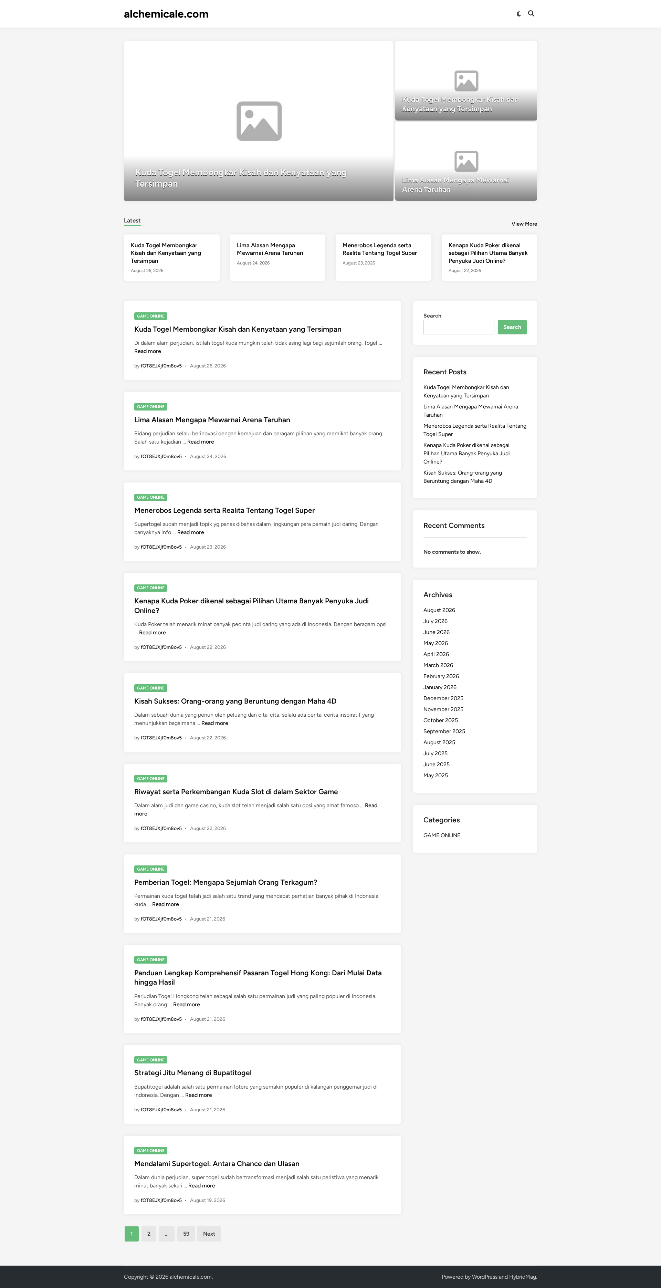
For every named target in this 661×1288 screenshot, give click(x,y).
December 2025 (443, 698)
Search (432, 315)
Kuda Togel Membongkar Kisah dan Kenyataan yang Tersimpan (166, 253)
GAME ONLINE (151, 316)
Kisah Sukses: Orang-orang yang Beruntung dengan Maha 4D (235, 701)
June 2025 (436, 764)
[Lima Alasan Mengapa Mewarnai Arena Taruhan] (466, 161)
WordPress (484, 1277)
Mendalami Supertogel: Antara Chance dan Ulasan (217, 1163)
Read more (147, 351)
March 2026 (438, 665)
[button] (361, 50)
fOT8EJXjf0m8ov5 (161, 366)
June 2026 (436, 632)
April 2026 (436, 654)
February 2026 (441, 676)
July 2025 (435, 753)
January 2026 (440, 687)
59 (186, 1233)
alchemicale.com (166, 13)
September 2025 (444, 731)
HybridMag (522, 1277)
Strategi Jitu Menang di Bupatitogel (193, 1072)
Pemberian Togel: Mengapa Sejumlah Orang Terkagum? (225, 882)
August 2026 (439, 610)
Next (209, 1233)
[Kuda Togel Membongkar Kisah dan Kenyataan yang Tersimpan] (259, 121)
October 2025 (440, 720)
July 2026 (435, 621)
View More (524, 224)
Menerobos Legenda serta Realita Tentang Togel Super (224, 510)
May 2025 (435, 775)
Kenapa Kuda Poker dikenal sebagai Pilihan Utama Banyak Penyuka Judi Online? (488, 253)
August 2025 (439, 742)
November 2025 (443, 709)
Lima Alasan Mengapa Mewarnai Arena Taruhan (212, 419)
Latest (132, 220)
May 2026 (435, 643)
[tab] (132, 219)
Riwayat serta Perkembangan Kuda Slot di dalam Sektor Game (236, 791)
